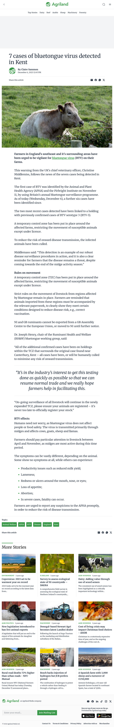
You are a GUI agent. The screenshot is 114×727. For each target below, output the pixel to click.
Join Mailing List (47, 712)
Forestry (82, 12)
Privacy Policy (75, 724)
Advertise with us (90, 724)
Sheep (62, 12)
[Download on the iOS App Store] (88, 715)
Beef (48, 12)
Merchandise (104, 724)
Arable (55, 12)
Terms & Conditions (60, 724)
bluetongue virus (63, 158)
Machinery (72, 12)
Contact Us (46, 724)
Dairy (42, 12)
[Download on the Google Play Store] (104, 715)
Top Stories (32, 12)
